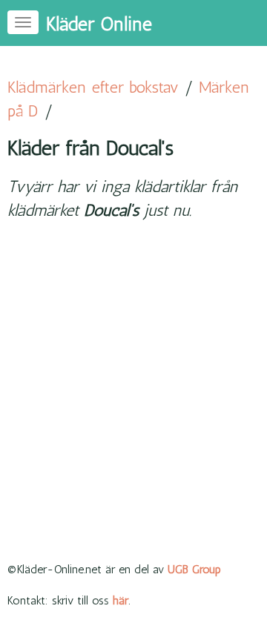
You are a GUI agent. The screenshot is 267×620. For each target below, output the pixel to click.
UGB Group (194, 569)
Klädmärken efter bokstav (93, 87)
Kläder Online (99, 24)
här (120, 600)
